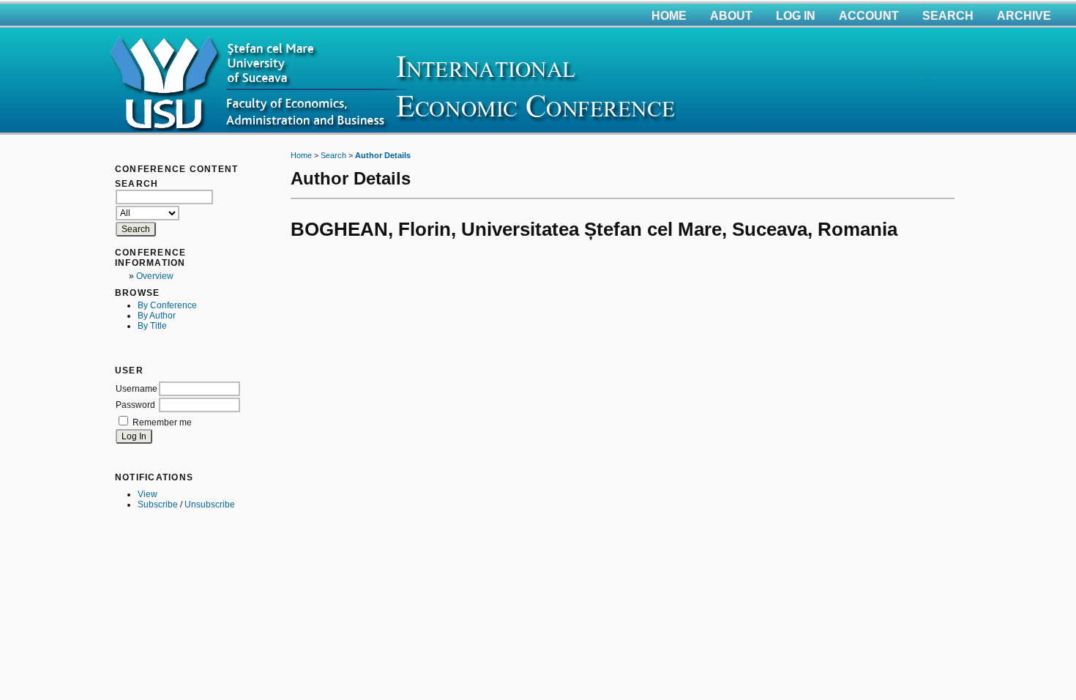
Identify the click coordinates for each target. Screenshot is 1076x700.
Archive (1024, 16)
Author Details (383, 155)
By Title (152, 326)
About (731, 16)
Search (948, 16)
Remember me (162, 422)
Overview (154, 276)
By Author (157, 315)
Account (869, 16)
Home (669, 16)
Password (135, 405)
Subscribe (158, 504)
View (147, 494)
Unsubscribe (209, 504)
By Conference (167, 305)
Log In (795, 16)
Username (136, 389)
